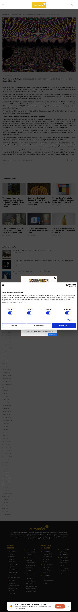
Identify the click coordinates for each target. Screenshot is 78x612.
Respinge (14, 325)
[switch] (29, 313)
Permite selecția (39, 325)
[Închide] (68, 606)
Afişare (69, 320)
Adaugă (59, 606)
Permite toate (63, 325)
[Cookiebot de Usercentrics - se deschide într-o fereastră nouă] (67, 285)
